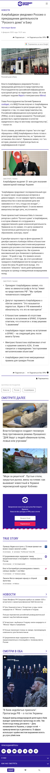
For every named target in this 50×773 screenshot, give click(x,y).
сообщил (5, 104)
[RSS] (30, 751)
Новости (5, 10)
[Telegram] (25, 770)
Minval (43, 95)
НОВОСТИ (9, 594)
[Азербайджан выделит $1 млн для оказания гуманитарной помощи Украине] (25, 163)
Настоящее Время (8, 28)
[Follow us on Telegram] (25, 751)
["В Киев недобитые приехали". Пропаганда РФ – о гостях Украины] (25, 681)
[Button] (18, 37)
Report (21, 95)
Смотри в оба (13, 651)
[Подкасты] (36, 751)
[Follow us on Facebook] (3, 751)
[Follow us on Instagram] (20, 751)
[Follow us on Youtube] (14, 751)
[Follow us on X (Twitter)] (9, 751)
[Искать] (39, 770)
